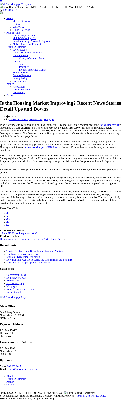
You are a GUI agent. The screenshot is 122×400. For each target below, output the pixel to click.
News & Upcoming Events (20, 289)
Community (19, 92)
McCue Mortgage (15, 283)
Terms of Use (83, 395)
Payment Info (13, 32)
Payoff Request (20, 49)
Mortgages (49, 119)
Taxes (22, 64)
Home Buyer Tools (16, 277)
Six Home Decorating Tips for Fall (23, 256)
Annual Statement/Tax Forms (27, 52)
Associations (19, 86)
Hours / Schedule (21, 29)
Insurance (24, 66)
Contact (10, 95)
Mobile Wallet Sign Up (24, 38)
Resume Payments (22, 75)
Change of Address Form (31, 58)
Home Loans (35, 119)
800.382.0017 (10, 10)
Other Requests (20, 55)
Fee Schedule (19, 81)
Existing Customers (16, 47)
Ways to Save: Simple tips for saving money (28, 262)
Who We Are (19, 27)
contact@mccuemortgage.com (23, 369)
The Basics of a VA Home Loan (22, 254)
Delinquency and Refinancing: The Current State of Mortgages (31, 239)
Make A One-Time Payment (27, 44)
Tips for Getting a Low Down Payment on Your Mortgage (35, 251)
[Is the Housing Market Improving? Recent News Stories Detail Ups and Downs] (8, 219)
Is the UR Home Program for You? (19, 233)
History (16, 24)
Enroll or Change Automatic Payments (32, 41)
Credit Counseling (22, 89)
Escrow (16, 61)
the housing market (109, 124)
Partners (10, 84)
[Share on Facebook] (7, 213)
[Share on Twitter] (7, 216)
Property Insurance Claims (32, 69)
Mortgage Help (20, 72)
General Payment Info (24, 35)
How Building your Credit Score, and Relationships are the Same (39, 259)
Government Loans (18, 119)
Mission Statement (22, 21)
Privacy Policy (20, 78)
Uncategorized (13, 292)
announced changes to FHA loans (41, 147)
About (9, 18)
